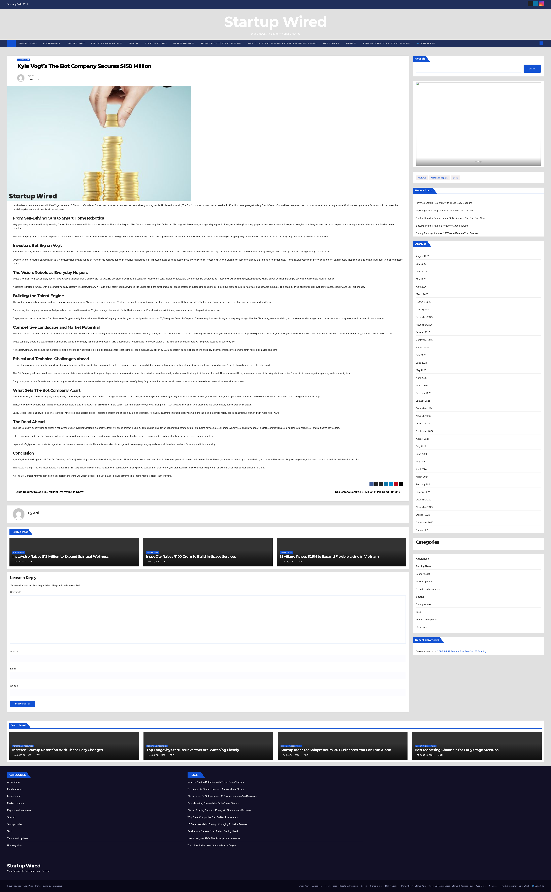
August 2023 (422, 530)
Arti (33, 75)
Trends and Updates (426, 619)
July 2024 (421, 446)
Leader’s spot (75, 43)
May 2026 (421, 279)
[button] (536, 43)
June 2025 (421, 363)
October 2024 (423, 423)
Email (13, 668)
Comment (15, 592)
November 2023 (424, 507)
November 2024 (424, 416)
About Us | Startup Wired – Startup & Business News (282, 43)
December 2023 (424, 499)
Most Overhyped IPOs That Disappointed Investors (214, 838)
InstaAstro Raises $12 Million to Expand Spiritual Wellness (60, 556)
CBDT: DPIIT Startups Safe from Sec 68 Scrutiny (461, 651)
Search (420, 58)
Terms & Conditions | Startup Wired (386, 43)
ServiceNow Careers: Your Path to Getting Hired (213, 831)
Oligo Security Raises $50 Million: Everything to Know (49, 491)
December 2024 (424, 408)
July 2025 (421, 355)
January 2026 (423, 309)
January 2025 (423, 401)
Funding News (28, 43)
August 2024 (422, 439)
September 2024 (424, 431)
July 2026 (421, 264)
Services (350, 43)
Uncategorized (423, 627)
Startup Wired (275, 21)
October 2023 (423, 515)
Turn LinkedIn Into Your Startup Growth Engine (212, 845)
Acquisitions (51, 43)
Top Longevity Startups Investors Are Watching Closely (444, 210)
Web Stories (331, 43)
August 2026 (422, 256)
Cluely (455, 178)
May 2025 (421, 370)
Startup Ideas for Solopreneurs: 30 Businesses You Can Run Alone (451, 218)
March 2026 (422, 294)
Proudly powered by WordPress (20, 886)
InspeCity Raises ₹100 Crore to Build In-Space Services (191, 556)
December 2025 (424, 317)
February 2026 (423, 302)
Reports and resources (107, 43)
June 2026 (421, 271)
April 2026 (421, 287)
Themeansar (57, 886)
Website (14, 686)
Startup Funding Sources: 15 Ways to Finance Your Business (448, 233)
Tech (418, 612)
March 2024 (422, 477)
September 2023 (424, 522)
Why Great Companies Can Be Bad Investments (213, 817)
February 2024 (423, 484)
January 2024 (423, 492)
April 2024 (421, 469)
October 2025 (423, 332)
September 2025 (424, 340)
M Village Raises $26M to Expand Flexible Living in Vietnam (329, 556)
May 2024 (421, 461)
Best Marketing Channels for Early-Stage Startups (442, 226)
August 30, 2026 (23, 755)
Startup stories (156, 43)
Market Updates (183, 43)
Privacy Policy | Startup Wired (221, 43)
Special (134, 43)
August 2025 (422, 347)
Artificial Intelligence (439, 178)
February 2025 (423, 393)
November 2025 (424, 325)
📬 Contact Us (425, 43)
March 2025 (422, 385)
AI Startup (422, 178)
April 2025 (421, 378)
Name (14, 651)
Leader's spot (423, 574)
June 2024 (421, 454)
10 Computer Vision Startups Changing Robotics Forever (217, 824)
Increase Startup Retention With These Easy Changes (444, 203)
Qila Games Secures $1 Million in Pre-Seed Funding (368, 491)
